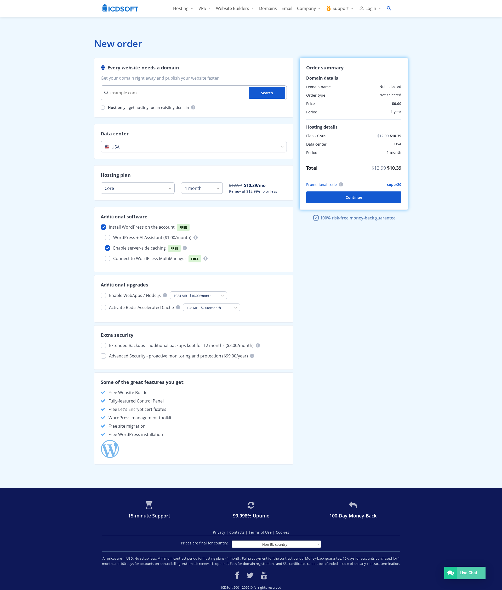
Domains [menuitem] (268, 8)
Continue (354, 197)
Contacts (237, 532)
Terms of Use (261, 532)
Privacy (219, 532)
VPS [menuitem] (202, 8)
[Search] (388, 8)
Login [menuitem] (371, 8)
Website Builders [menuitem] (232, 8)
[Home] (120, 8)
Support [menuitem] (341, 8)
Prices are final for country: (204, 543)
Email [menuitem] (287, 8)
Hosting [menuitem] (181, 8)
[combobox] (194, 146)
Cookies (282, 532)
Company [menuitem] (306, 8)
